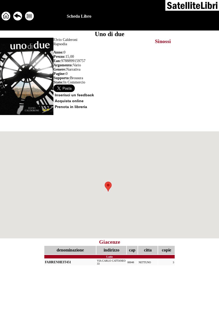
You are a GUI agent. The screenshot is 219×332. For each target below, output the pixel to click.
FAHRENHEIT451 (58, 262)
